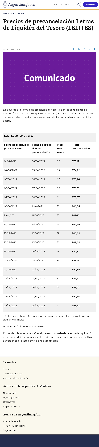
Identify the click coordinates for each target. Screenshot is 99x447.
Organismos (9, 402)
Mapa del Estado (11, 406)
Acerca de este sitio (12, 421)
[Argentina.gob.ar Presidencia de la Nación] (18, 4)
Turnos (6, 369)
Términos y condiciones (14, 426)
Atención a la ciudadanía (15, 378)
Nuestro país (9, 393)
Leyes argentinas (11, 397)
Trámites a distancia (13, 373)
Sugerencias (9, 430)
